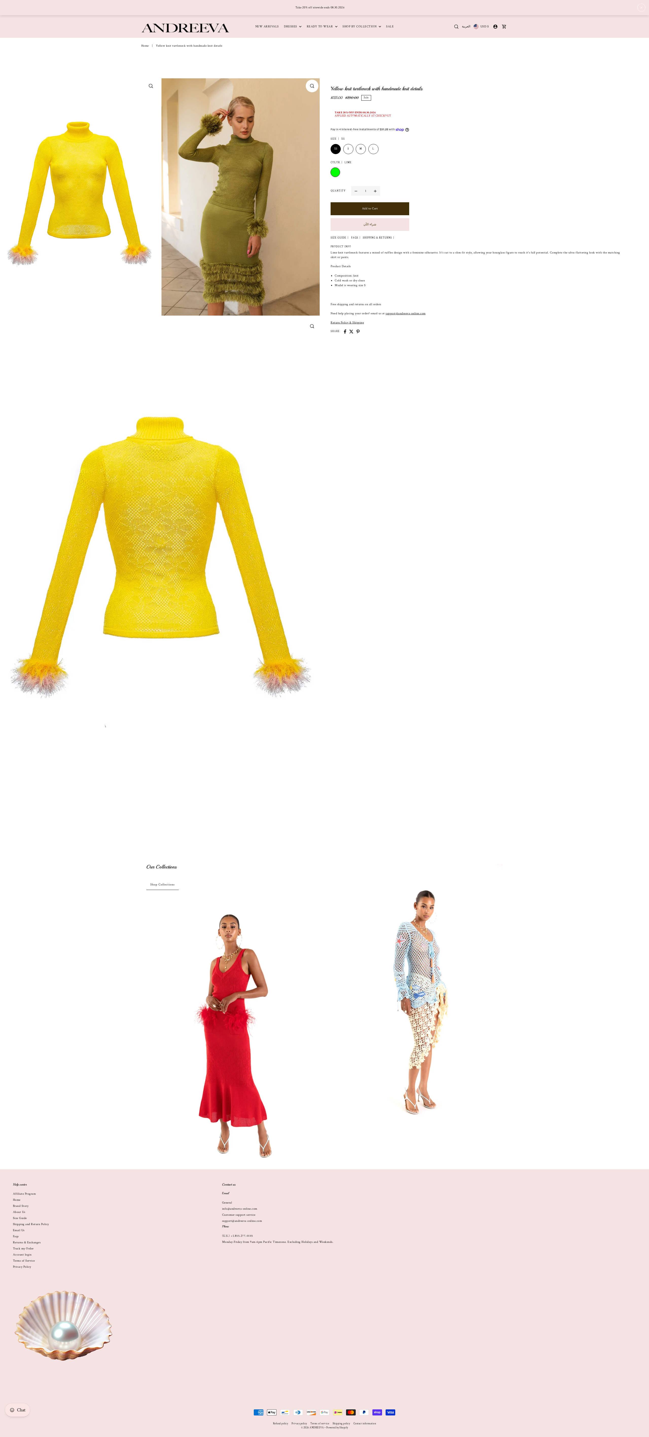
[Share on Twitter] (351, 332)
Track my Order (23, 1248)
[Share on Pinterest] (358, 332)
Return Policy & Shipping (347, 322)
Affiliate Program (24, 1194)
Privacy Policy (22, 1267)
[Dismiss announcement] (641, 8)
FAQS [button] (354, 238)
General (227, 1203)
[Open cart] (504, 27)
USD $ (484, 26)
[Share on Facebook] (345, 332)
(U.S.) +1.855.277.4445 (237, 1236)
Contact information (364, 1423)
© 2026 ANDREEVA (312, 1427)
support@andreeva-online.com (406, 313)
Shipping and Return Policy (31, 1224)
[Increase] (375, 191)
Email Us (19, 1230)
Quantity (338, 191)
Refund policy (280, 1423)
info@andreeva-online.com (239, 1209)
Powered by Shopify (337, 1427)
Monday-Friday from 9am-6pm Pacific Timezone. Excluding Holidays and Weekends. (278, 1242)
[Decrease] (356, 191)
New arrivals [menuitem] (267, 26)
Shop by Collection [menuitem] (359, 26)
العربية (466, 26)
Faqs (16, 1236)
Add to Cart (370, 209)
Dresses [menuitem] (291, 26)
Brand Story (21, 1206)
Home (145, 46)
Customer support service (239, 1215)
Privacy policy (299, 1423)
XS (335, 149)
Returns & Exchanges (27, 1242)
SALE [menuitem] (390, 26)
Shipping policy (341, 1423)
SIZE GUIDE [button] (338, 238)
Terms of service (319, 1423)
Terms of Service (24, 1261)
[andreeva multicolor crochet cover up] (416, 993)
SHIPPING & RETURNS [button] (377, 238)
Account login (22, 1255)
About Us (19, 1212)
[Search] (456, 27)
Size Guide (20, 1218)
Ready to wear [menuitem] (320, 26)
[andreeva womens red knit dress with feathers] (232, 1034)
